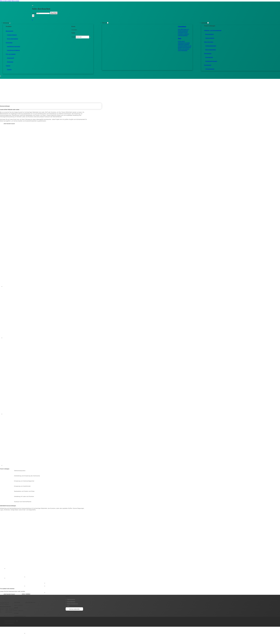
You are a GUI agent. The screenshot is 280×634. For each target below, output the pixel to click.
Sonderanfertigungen (211, 61)
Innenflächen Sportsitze (13, 46)
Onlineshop (6, 22)
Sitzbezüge (10, 62)
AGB (68, 606)
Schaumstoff (10, 58)
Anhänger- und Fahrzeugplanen (212, 30)
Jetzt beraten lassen (9, 123)
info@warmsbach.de (19, 616)
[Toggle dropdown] (107, 23)
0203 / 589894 (26, 594)
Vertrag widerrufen (74, 609)
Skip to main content (5, 0)
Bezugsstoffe (9, 31)
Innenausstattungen (210, 46)
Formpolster (9, 42)
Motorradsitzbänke (210, 49)
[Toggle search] (32, 5)
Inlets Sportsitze (208, 42)
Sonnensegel (207, 65)
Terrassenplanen (209, 69)
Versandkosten (71, 601)
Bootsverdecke (209, 34)
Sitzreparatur (207, 53)
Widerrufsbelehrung (72, 603)
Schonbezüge (209, 57)
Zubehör (9, 69)
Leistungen (204, 22)
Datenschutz (9, 620)
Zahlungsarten (71, 599)
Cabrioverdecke (209, 38)
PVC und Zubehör (11, 54)
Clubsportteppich (12, 35)
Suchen (54, 13)
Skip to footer (15, 0)
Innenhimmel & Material (13, 50)
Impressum (9, 623)
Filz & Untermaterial (12, 38)
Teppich (8, 65)
